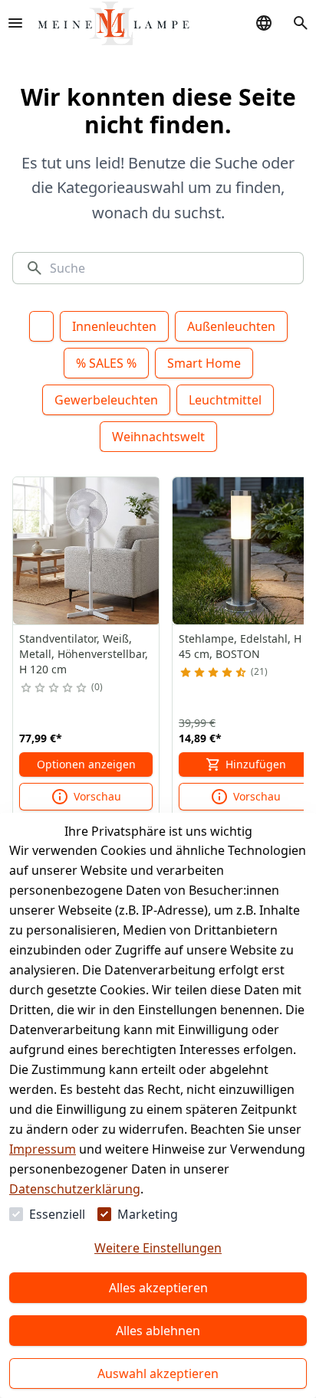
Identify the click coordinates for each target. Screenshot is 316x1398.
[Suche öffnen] (300, 23)
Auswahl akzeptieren (158, 1373)
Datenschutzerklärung (74, 1188)
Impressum (42, 1149)
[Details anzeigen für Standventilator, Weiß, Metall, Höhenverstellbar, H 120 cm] (86, 550)
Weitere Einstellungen (158, 1247)
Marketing (147, 1214)
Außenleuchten (231, 326)
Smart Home (204, 363)
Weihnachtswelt (158, 436)
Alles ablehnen (158, 1330)
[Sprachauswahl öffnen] (264, 23)
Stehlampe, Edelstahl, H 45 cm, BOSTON (240, 646)
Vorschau (97, 796)
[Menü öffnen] (15, 23)
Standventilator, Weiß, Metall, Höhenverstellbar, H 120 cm (83, 653)
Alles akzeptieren (158, 1287)
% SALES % (106, 363)
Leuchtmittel (225, 399)
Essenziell (57, 1214)
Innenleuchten (114, 326)
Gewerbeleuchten (106, 399)
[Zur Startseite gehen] (113, 23)
